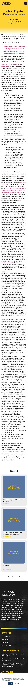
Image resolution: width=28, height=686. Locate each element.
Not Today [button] (17, 683)
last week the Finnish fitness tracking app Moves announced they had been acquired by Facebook (13, 190)
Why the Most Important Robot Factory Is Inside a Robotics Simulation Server (13, 664)
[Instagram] (11, 672)
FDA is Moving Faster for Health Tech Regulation (13, 659)
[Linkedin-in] (2, 672)
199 (17, 576)
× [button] (25, 676)
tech (13, 23)
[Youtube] (7, 672)
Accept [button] (10, 683)
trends (18, 23)
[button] (25, 3)
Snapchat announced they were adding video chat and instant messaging (14, 48)
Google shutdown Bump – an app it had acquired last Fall (13, 261)
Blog (9, 23)
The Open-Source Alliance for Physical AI (12, 654)
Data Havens (7, 565)
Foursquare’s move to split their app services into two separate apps (14, 53)
